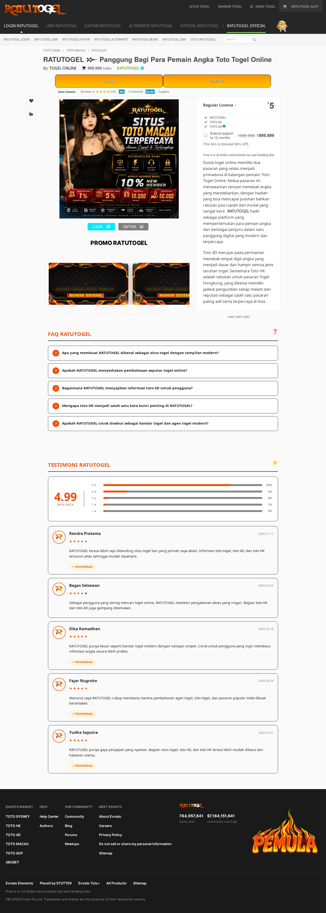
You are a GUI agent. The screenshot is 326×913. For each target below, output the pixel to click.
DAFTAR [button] (129, 226)
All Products (116, 883)
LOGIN (109, 80)
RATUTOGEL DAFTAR (76, 39)
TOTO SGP (14, 853)
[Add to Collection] (31, 114)
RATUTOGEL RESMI (145, 39)
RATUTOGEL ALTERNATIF (111, 39)
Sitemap (105, 853)
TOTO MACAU (76, 50)
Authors (46, 826)
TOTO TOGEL (52, 50)
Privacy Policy (110, 835)
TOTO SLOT (99, 50)
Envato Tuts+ (89, 883)
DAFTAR (217, 80)
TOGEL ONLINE (63, 68)
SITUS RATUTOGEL (203, 39)
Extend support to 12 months (242, 135)
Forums (71, 835)
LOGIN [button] (97, 226)
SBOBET (12, 862)
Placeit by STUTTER (56, 883)
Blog (68, 826)
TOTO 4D (13, 835)
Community (74, 816)
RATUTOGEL (238, 211)
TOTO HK (13, 826)
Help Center (49, 816)
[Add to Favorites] (31, 101)
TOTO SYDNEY (18, 816)
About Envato (110, 816)
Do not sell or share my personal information (135, 844)
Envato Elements (19, 883)
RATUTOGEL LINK (46, 39)
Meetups (72, 844)
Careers (105, 826)
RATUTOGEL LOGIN (17, 39)
